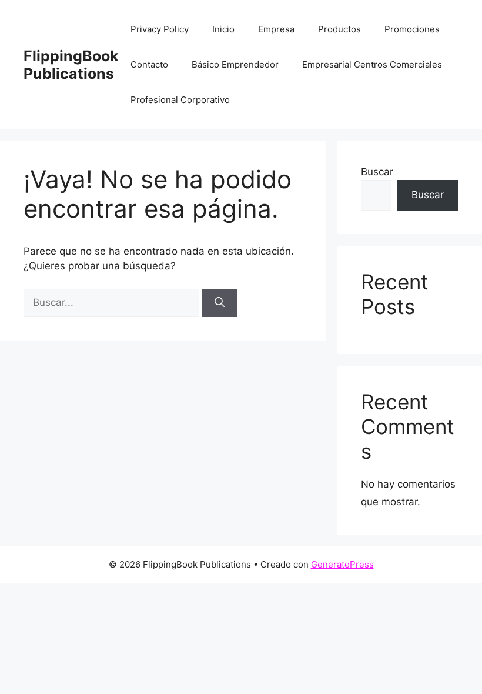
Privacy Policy (159, 29)
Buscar (377, 172)
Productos (339, 29)
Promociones (412, 29)
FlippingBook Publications (71, 64)
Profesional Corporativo (180, 99)
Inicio (223, 29)
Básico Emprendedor (235, 64)
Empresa (276, 29)
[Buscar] (219, 303)
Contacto (149, 64)
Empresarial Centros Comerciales (372, 64)
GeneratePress (342, 564)
